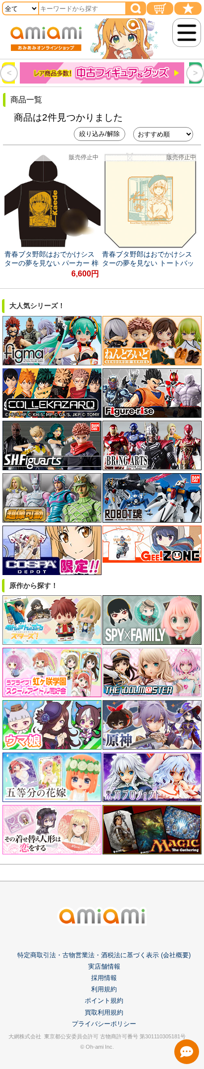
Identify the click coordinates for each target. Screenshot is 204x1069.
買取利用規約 (104, 1012)
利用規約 (104, 989)
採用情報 (104, 977)
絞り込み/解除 (99, 133)
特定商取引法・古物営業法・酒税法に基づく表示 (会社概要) (104, 955)
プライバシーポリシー (104, 1023)
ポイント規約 (104, 1000)
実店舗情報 (104, 966)
